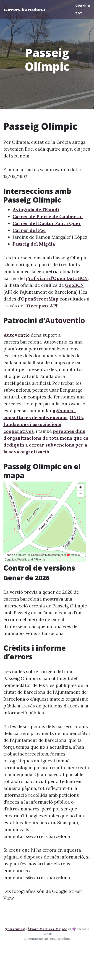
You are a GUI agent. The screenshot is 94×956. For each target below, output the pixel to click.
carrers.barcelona (24, 9)
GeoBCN (74, 285)
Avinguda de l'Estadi (36, 209)
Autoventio (65, 320)
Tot (78, 13)
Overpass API (42, 306)
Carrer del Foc (29, 230)
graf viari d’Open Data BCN (57, 278)
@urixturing (15, 929)
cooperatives (18, 431)
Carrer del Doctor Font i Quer (47, 223)
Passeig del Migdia (34, 244)
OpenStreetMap (39, 299)
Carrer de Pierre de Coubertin (48, 216)
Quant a (82, 6)
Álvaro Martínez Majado (47, 929)
